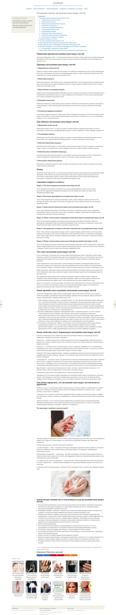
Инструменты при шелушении (43, 549)
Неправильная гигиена (45, 547)
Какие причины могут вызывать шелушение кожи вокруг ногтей (57, 43)
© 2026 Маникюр (15, 608)
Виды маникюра (39, 8)
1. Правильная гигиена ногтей (49, 29)
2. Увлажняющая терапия (48, 31)
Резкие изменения (88, 547)
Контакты (41, 608)
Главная (29, 8)
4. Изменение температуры (49, 26)
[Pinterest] (57, 555)
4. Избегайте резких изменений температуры (54, 35)
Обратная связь (70, 608)
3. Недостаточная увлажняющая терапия (53, 24)
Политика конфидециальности (45, 610)
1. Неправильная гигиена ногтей (50, 20)
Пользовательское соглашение (50, 608)
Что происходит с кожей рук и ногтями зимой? (54, 48)
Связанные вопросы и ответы (48, 39)
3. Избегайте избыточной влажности (51, 33)
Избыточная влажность (55, 547)
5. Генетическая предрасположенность (52, 27)
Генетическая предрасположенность (68, 547)
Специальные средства (97, 547)
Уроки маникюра (52, 8)
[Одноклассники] (70, 555)
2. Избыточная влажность (48, 22)
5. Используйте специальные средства (52, 37)
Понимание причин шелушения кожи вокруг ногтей (54, 18)
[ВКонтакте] (43, 555)
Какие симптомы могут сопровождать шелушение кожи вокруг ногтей (59, 44)
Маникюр (58, 3)
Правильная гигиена (80, 547)
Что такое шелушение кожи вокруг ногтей (51, 41)
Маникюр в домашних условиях (71, 8)
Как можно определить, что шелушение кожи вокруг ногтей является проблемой (62, 46)
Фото (86, 8)
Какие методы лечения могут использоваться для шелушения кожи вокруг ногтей (63, 50)
